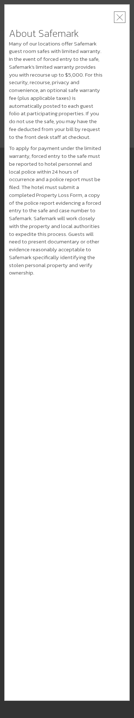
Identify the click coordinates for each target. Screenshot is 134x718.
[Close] (119, 17)
